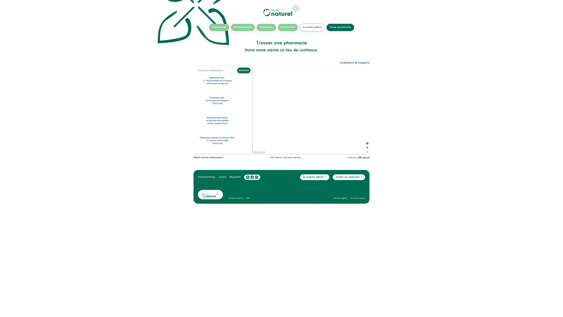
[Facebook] (252, 177)
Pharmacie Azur (217, 98)
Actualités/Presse (206, 177)
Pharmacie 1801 (217, 78)
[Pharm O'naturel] (281, 10)
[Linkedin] (247, 177)
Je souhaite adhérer (312, 27)
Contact (222, 177)
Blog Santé (235, 177)
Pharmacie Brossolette (217, 118)
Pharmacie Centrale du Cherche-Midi (217, 137)
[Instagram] (256, 177)
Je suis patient (266, 27)
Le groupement (219, 27)
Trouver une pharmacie (340, 27)
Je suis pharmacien (243, 27)
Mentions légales (340, 198)
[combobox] (215, 70)
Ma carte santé (288, 27)
